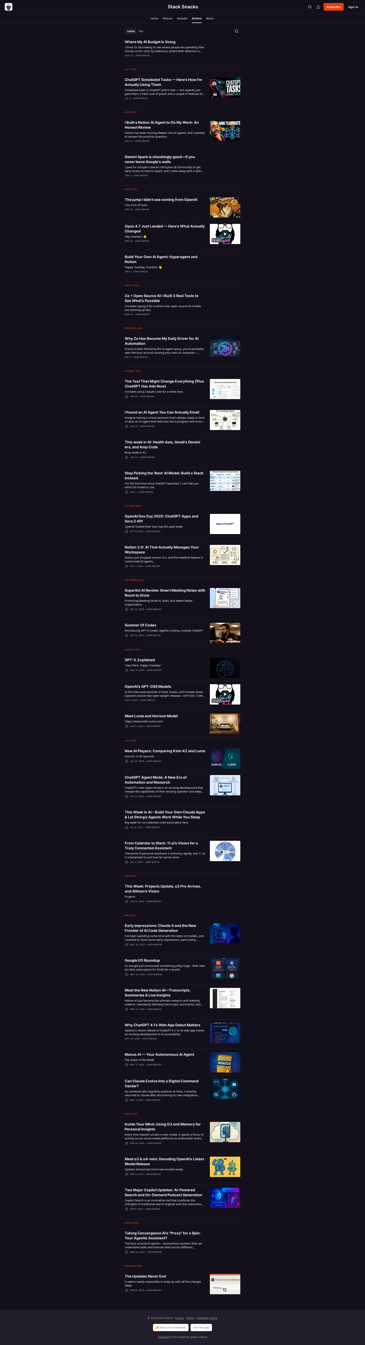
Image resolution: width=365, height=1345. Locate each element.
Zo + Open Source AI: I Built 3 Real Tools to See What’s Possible (161, 298)
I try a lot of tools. (136, 205)
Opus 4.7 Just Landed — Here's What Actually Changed (165, 228)
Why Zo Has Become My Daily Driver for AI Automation (161, 341)
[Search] (310, 7)
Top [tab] (141, 31)
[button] (154, 18)
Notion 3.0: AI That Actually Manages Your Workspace (162, 549)
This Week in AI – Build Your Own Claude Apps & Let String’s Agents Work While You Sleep (165, 814)
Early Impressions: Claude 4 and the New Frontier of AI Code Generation (160, 928)
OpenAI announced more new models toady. (154, 1169)
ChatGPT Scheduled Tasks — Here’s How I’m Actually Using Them (163, 82)
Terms (190, 1318)
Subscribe (334, 7)
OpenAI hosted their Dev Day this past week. (154, 526)
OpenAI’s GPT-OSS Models (148, 686)
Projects (130, 896)
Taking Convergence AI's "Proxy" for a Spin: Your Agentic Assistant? (163, 1235)
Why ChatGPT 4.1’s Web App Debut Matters (162, 1025)
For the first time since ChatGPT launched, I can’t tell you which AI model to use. (161, 485)
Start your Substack (172, 1327)
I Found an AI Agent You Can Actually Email (162, 412)
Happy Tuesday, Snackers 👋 (143, 267)
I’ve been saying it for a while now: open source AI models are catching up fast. (163, 308)
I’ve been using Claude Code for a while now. (154, 391)
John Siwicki (142, 55)
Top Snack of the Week (139, 1060)
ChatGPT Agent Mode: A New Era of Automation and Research (156, 780)
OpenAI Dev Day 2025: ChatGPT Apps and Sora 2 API (161, 518)
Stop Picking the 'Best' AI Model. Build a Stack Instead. (164, 475)
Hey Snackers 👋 (136, 236)
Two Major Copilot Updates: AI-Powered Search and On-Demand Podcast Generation (163, 1192)
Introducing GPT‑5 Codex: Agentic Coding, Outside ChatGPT (164, 630)
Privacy (179, 1318)
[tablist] (135, 31)
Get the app (201, 1327)
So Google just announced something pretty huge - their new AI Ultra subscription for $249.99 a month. (165, 967)
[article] (182, 51)
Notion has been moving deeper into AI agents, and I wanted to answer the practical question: (165, 134)
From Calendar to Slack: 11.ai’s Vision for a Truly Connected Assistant (161, 845)
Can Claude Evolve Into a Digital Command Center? (162, 1083)
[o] (225, 234)
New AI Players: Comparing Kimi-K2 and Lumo (165, 751)
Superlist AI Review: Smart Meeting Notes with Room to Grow (165, 593)
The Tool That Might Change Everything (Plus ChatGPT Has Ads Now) (164, 383)
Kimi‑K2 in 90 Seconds (139, 756)
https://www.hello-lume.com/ (144, 721)
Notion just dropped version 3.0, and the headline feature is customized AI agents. (164, 559)
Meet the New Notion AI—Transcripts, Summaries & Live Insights (157, 992)
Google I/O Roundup (142, 960)
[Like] (127, 103)
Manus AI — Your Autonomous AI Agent (159, 1054)
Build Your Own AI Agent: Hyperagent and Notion (161, 259)
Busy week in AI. (135, 452)
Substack (163, 1337)
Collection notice (206, 1318)
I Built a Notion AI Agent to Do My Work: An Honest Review (162, 125)
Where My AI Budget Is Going (150, 42)
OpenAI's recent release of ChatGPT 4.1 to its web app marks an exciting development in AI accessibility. (164, 1032)
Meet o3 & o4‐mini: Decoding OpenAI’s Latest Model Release (164, 1161)
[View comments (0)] (153, 60)
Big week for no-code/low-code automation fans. (157, 822)
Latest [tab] (131, 31)
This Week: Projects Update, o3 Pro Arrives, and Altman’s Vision (163, 888)
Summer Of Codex (140, 625)
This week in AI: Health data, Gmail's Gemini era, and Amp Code (162, 444)
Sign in (353, 7)
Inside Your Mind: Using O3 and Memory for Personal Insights (163, 1126)
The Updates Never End (145, 1276)
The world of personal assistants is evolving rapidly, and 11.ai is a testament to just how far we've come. (165, 855)
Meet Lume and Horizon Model (151, 716)
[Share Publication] (318, 7)
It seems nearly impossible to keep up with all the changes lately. (163, 1283)
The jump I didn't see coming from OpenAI (161, 199)
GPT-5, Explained (140, 660)
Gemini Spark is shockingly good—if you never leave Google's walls (160, 159)
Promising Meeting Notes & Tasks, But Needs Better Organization (159, 602)
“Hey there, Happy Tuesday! (143, 665)
